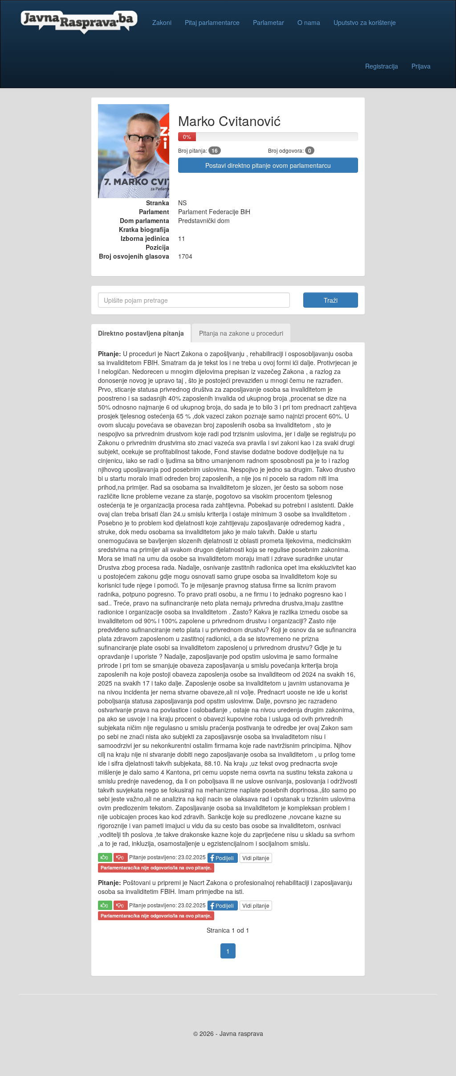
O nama (308, 22)
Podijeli (224, 857)
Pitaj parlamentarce (212, 22)
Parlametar (268, 22)
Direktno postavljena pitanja (141, 333)
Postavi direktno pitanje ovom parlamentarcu (268, 165)
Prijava (421, 65)
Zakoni (161, 22)
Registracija (381, 65)
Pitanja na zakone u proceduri (241, 333)
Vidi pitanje (255, 857)
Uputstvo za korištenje (365, 22)
